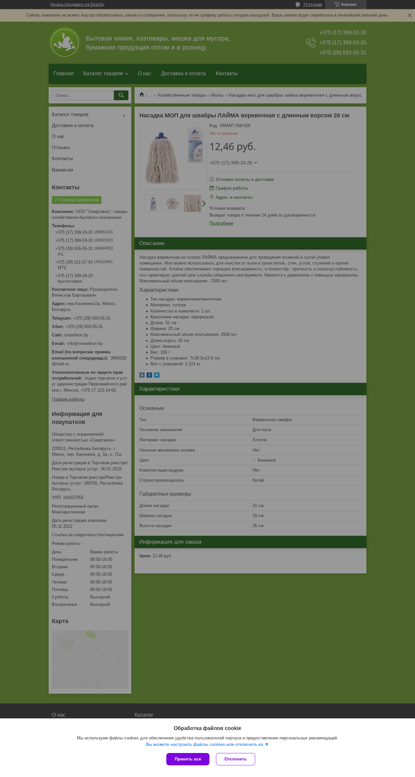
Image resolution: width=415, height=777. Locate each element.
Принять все (188, 759)
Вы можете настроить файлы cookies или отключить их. (205, 744)
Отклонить (235, 759)
